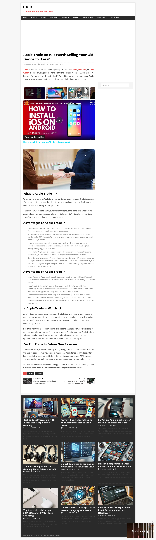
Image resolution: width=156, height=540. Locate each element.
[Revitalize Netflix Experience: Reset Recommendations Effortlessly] (115, 504)
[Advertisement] (78, 35)
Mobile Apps (101, 17)
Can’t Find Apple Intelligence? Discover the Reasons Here (114, 421)
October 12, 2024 (31, 64)
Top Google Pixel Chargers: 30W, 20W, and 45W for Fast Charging (38, 513)
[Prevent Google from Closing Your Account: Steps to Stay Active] (78, 416)
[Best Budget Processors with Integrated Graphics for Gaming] (40, 416)
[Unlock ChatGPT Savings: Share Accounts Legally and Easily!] (78, 504)
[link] (27, 103)
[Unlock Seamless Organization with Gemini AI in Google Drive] (78, 460)
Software (114, 17)
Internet (34, 17)
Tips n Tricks (87, 17)
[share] (91, 102)
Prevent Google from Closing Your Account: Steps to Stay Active (76, 422)
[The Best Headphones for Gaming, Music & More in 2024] (40, 463)
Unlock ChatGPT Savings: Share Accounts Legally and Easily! (78, 509)
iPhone (74, 70)
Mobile (43, 17)
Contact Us (50, 535)
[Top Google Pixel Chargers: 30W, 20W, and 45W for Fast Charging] (40, 507)
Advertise (57, 535)
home (25, 17)
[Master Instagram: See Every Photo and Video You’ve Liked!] (115, 460)
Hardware (53, 17)
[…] (48, 526)
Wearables (65, 17)
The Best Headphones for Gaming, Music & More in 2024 (39, 468)
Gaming (76, 17)
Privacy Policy (42, 535)
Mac (80, 70)
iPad (84, 70)
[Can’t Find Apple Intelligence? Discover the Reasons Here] (115, 416)
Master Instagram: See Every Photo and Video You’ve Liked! (114, 465)
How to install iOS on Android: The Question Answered (55, 103)
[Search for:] (115, 85)
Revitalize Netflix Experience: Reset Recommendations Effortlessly (114, 510)
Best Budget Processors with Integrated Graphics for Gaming (39, 422)
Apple (25, 70)
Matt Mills (42, 64)
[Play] (57, 93)
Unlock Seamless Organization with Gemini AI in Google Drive (77, 465)
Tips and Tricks (53, 64)
